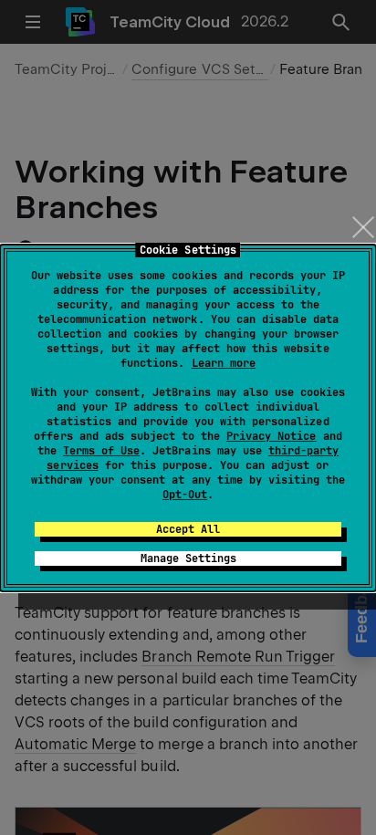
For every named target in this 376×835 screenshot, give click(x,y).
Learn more (224, 363)
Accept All (188, 529)
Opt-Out (184, 494)
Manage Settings (188, 558)
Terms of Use (101, 451)
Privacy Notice (271, 436)
